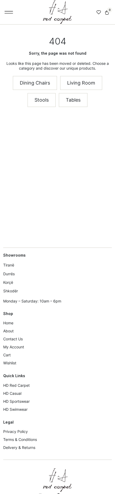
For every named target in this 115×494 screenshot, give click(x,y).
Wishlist (9, 363)
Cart (7, 355)
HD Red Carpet (16, 385)
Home (8, 323)
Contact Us (13, 339)
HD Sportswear (16, 401)
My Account (13, 347)
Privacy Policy (15, 431)
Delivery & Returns (19, 447)
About (8, 331)
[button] (9, 12)
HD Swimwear (15, 409)
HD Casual (12, 393)
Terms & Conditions (20, 439)
